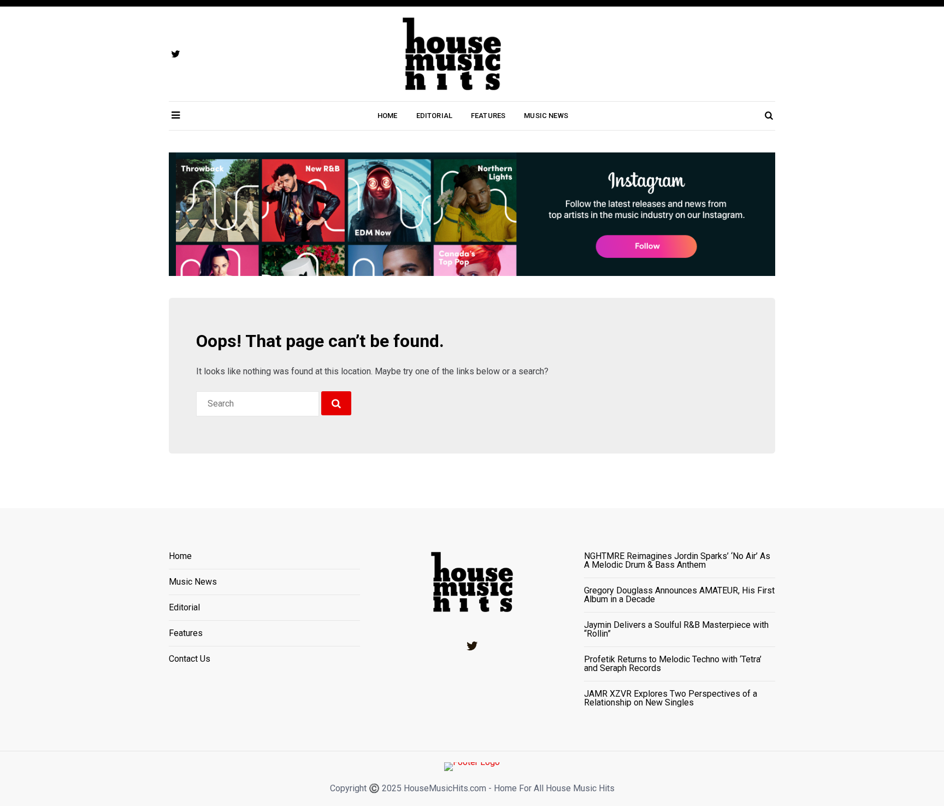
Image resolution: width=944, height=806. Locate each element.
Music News (546, 115)
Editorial (434, 115)
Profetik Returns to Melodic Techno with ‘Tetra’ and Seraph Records (673, 664)
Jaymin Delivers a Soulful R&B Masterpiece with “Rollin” (676, 629)
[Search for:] (257, 403)
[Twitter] (472, 645)
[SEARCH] (336, 403)
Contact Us (189, 659)
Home (387, 115)
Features (488, 115)
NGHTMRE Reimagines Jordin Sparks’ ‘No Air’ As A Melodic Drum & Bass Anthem (677, 560)
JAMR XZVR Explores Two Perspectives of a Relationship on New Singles (670, 698)
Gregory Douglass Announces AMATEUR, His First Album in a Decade (679, 595)
